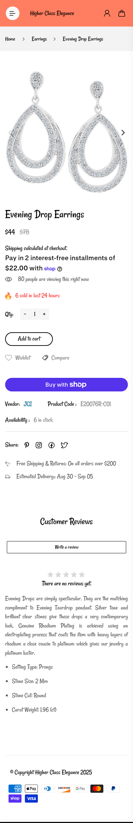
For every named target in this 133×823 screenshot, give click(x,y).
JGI (28, 404)
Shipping (14, 248)
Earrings (39, 38)
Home (10, 38)
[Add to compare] (45, 357)
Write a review (66, 547)
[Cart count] (122, 13)
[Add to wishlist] (8, 357)
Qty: (9, 314)
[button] (10, 133)
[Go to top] (121, 789)
